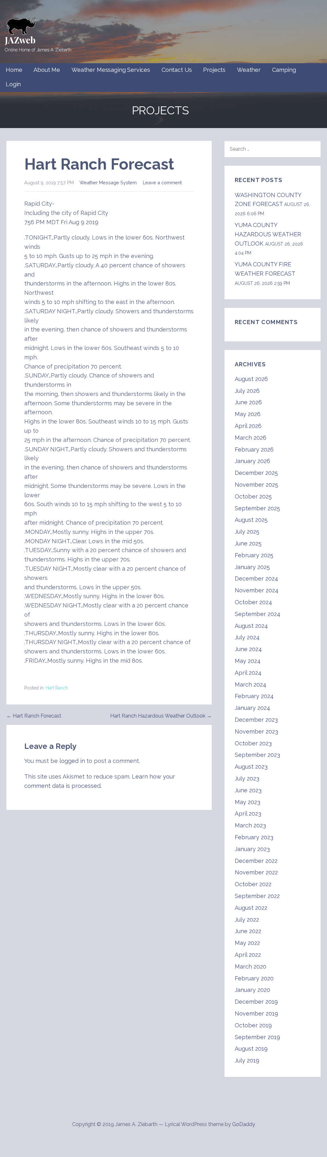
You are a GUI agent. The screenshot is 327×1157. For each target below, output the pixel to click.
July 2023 (247, 778)
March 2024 (250, 684)
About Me (47, 69)
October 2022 (253, 884)
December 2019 (256, 1001)
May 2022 (247, 943)
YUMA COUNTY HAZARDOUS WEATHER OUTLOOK (268, 234)
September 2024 (257, 614)
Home (14, 69)
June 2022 (248, 931)
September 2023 (257, 754)
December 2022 (256, 860)
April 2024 (248, 672)
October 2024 (253, 602)
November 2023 (256, 731)
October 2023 (253, 743)
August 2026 (251, 379)
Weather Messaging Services (111, 69)
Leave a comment (162, 182)
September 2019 (257, 1037)
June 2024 (248, 649)
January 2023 (252, 849)
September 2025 (257, 508)
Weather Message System (108, 182)
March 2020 (250, 966)
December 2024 (256, 578)
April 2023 (248, 813)
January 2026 (252, 461)
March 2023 (250, 825)
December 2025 (256, 472)
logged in (72, 760)
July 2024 (247, 637)
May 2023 (247, 802)
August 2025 (251, 519)
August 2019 (251, 1048)
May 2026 (248, 414)
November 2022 (256, 872)
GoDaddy (243, 1124)
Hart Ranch (57, 687)
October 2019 (253, 1025)
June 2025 (248, 543)
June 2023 (248, 790)
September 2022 (257, 896)
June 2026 (248, 402)
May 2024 (248, 661)
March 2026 (250, 437)
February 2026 (254, 449)
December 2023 (256, 719)
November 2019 (256, 1013)
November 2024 (256, 590)
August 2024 (251, 625)
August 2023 (251, 766)
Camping (284, 69)
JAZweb (20, 40)
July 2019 (247, 1060)
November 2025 (256, 484)
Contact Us (177, 69)
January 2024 (252, 707)
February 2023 (254, 837)
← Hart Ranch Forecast (33, 716)
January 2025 (252, 567)
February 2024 (254, 696)
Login (13, 84)
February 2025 (254, 555)
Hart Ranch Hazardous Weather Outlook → (161, 716)
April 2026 (248, 425)
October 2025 (253, 496)
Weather (249, 69)
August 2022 (251, 907)
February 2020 (254, 978)
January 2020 (252, 989)
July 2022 (247, 919)
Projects (214, 69)
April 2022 (248, 954)
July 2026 (247, 390)
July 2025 (247, 531)
